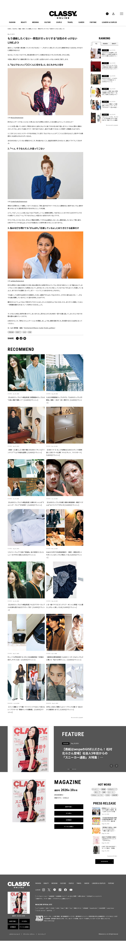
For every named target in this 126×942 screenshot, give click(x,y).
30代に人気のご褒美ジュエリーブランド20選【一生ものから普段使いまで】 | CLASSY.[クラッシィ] (64, 708)
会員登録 (51, 896)
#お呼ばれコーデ (112, 789)
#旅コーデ (97, 792)
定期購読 (69, 820)
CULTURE (47, 22)
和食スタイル (77, 908)
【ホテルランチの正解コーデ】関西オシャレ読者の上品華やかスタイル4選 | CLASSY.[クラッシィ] (110, 54)
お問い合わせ (81, 896)
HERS (57, 908)
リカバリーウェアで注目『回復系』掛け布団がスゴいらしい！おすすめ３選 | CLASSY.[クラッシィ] (26, 553)
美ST (67, 908)
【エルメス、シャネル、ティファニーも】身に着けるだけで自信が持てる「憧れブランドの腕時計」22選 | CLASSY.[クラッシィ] (110, 118)
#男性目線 (10, 332)
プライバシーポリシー (29, 934)
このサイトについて (14, 934)
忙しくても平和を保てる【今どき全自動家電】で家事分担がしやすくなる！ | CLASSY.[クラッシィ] (26, 658)
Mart (62, 908)
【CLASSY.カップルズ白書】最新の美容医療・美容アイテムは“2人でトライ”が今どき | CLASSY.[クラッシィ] (64, 503)
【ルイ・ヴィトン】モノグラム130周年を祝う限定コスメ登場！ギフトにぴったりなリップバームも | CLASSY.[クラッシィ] (110, 67)
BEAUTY (24, 22)
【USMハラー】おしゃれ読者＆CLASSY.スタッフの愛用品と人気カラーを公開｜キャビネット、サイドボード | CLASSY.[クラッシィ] (64, 452)
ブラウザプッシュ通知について (61, 898)
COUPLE (59, 22)
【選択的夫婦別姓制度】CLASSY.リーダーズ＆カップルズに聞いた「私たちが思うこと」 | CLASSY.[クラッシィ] (64, 658)
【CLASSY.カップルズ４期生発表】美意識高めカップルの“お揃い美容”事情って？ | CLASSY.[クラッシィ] (26, 398)
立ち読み (69, 813)
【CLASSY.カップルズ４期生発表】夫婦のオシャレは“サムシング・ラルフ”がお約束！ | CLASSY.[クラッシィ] (26, 503)
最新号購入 (68, 807)
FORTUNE (93, 22)
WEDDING (35, 22)
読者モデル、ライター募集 (43, 898)
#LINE (24, 332)
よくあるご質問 (72, 896)
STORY (52, 908)
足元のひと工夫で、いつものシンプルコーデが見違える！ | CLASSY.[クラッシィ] (109, 79)
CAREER (81, 22)
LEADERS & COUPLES (109, 22)
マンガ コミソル (40, 910)
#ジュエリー (95, 789)
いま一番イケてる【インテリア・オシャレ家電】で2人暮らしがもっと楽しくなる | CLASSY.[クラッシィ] (64, 605)
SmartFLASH (93, 908)
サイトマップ (41, 934)
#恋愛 (29, 332)
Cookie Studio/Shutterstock (19, 201)
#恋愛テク (18, 332)
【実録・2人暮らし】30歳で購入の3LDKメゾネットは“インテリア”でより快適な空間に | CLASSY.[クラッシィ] (26, 451)
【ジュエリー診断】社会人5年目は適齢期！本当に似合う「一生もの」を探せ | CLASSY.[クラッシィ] (110, 92)
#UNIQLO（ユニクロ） (97, 795)
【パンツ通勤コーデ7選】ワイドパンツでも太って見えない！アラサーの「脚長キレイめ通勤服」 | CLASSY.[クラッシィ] (26, 709)
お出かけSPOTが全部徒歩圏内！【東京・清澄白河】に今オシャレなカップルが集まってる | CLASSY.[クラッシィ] (64, 554)
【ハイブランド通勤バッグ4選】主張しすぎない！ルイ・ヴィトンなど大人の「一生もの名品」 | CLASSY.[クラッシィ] (110, 105)
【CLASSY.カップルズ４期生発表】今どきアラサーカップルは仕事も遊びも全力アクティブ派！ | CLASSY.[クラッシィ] (26, 607)
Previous (111, 766)
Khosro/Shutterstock (17, 118)
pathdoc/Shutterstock (17, 281)
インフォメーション (41, 896)
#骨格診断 (114, 795)
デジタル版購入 (69, 827)
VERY (47, 908)
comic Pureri (110, 908)
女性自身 (85, 908)
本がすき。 (50, 910)
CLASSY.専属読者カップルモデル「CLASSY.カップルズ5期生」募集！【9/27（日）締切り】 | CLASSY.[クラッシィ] (64, 400)
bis (71, 908)
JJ (37, 908)
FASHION (12, 22)
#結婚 (103, 792)
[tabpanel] (63, 749)
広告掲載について (61, 896)
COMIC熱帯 (102, 908)
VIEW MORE (104, 861)
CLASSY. (41, 908)
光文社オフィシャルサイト (94, 896)
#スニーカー (111, 792)
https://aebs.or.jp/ (49, 921)
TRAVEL (70, 22)
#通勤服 (103, 789)
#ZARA (107, 795)
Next (116, 766)
